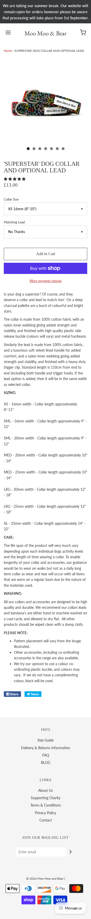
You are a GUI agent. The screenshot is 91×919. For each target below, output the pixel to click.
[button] (15, 179)
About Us (45, 790)
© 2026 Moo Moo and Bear (44, 878)
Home (8, 51)
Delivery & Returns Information (45, 748)
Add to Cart (45, 254)
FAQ (45, 755)
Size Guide (45, 740)
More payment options (46, 281)
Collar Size (11, 199)
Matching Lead (14, 222)
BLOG (45, 762)
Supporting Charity (45, 798)
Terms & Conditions (45, 805)
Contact (45, 820)
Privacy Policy (45, 813)
